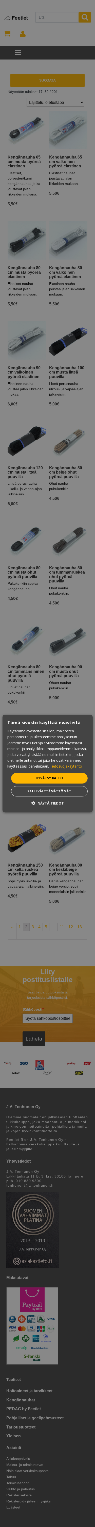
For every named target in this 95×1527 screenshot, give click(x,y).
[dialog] (47, 763)
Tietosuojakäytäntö (66, 766)
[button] (47, 803)
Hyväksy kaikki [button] (49, 778)
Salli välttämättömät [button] (49, 791)
